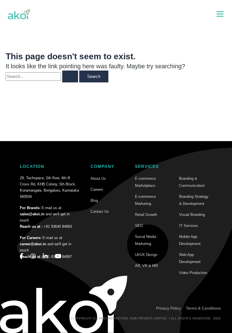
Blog (94, 200)
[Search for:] (42, 77)
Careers (97, 189)
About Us (98, 178)
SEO (139, 226)
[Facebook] (21, 256)
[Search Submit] (70, 77)
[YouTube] (58, 256)
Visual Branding (192, 214)
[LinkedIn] (45, 256)
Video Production (193, 273)
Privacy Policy (168, 308)
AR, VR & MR (146, 266)
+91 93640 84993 (58, 226)
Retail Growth (146, 214)
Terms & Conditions (203, 308)
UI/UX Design (146, 255)
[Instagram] (33, 256)
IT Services (188, 226)
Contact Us (100, 211)
